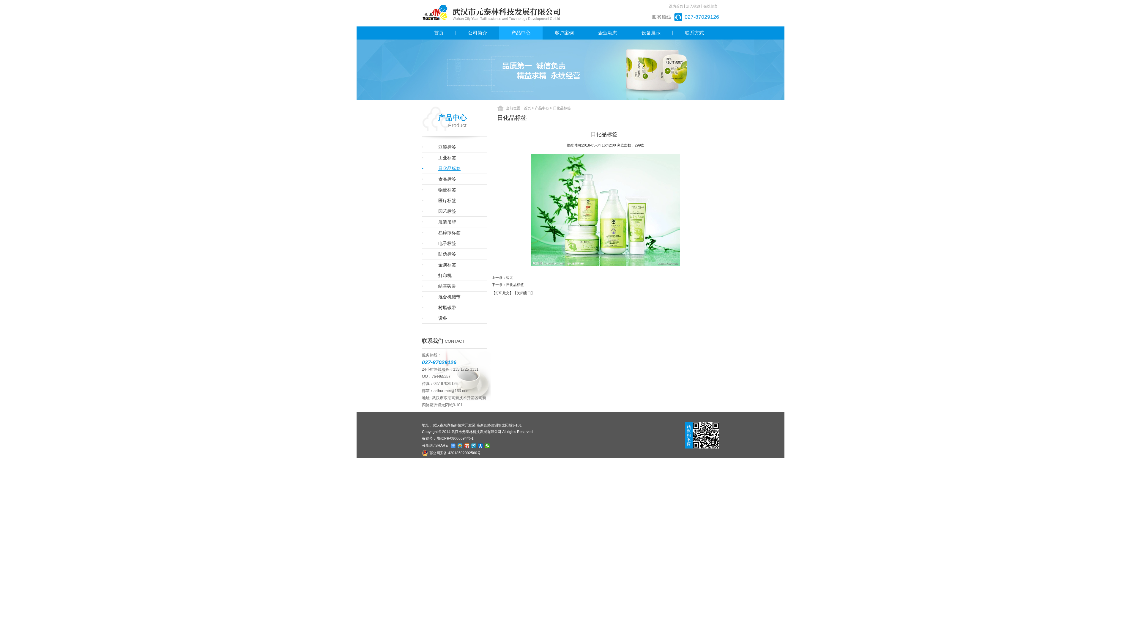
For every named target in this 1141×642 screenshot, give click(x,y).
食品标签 (447, 179)
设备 (442, 318)
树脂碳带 (447, 307)
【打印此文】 (502, 293)
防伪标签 (447, 254)
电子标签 (447, 243)
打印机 (445, 275)
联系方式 (694, 32)
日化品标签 (449, 168)
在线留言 (710, 6)
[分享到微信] (487, 445)
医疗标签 (447, 200)
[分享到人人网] (480, 445)
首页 (439, 32)
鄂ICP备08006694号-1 (455, 438)
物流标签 (447, 189)
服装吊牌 (447, 221)
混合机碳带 (449, 296)
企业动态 (607, 32)
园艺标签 (447, 211)
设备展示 (651, 32)
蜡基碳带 (447, 286)
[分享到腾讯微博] (473, 445)
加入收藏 (693, 6)
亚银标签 (447, 147)
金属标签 (447, 264)
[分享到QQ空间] (460, 445)
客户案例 (564, 32)
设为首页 (676, 6)
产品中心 (520, 32)
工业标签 (447, 157)
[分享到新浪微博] (466, 445)
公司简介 (477, 32)
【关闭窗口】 (524, 293)
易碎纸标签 (449, 232)
